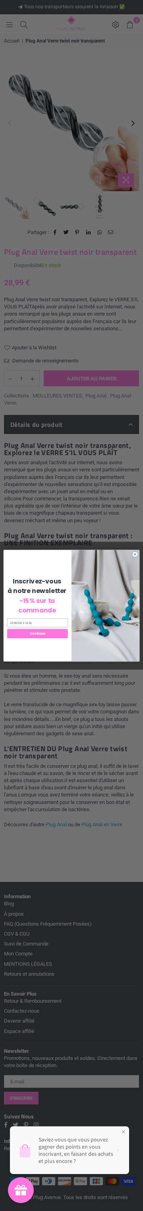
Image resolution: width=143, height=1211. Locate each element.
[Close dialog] (135, 554)
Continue (37, 633)
